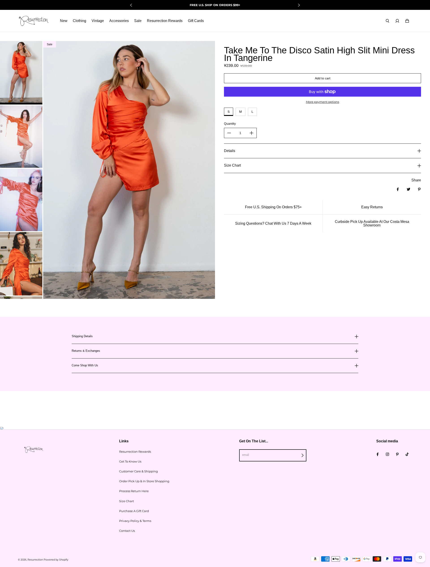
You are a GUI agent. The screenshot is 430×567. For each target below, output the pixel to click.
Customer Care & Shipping (138, 471)
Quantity (230, 123)
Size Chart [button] (232, 165)
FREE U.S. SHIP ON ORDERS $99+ (215, 5)
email (245, 454)
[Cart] (407, 21)
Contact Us (127, 530)
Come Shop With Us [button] (85, 365)
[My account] (397, 21)
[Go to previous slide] (131, 5)
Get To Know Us (130, 461)
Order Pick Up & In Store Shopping (144, 481)
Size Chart (126, 501)
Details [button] (229, 151)
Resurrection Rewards (135, 451)
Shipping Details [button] (82, 336)
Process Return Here (134, 491)
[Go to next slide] (299, 5)
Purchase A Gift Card (134, 511)
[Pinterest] (397, 454)
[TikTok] (407, 454)
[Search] (387, 21)
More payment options (322, 102)
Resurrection (35, 559)
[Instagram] (387, 454)
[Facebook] (378, 454)
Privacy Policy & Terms (135, 521)
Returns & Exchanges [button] (86, 350)
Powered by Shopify (56, 559)
